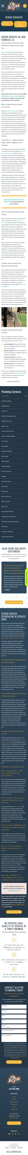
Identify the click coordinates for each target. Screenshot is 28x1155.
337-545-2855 (14, 1089)
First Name (4, 1005)
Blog (14, 1107)
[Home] (13, 6)
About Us (14, 1099)
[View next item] (16, 597)
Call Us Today (13, 912)
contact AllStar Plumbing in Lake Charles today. (12, 638)
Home (14, 1096)
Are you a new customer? (8, 1030)
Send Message (13, 1062)
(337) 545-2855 (22, 94)
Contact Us (14, 1109)
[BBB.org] (19, 1134)
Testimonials (14, 1104)
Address (4, 1025)
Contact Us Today (6, 23)
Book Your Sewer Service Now (12, 199)
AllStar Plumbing (5, 52)
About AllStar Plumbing (19, 24)
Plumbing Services (14, 1101)
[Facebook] (12, 1134)
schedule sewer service (12, 111)
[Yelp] (15, 1134)
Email (3, 1020)
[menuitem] (14, 396)
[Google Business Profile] (9, 1134)
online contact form (13, 890)
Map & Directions (14, 1118)
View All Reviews (13, 602)
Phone (3, 1015)
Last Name (4, 1010)
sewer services (17, 806)
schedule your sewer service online (12, 96)
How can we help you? (7, 1035)
